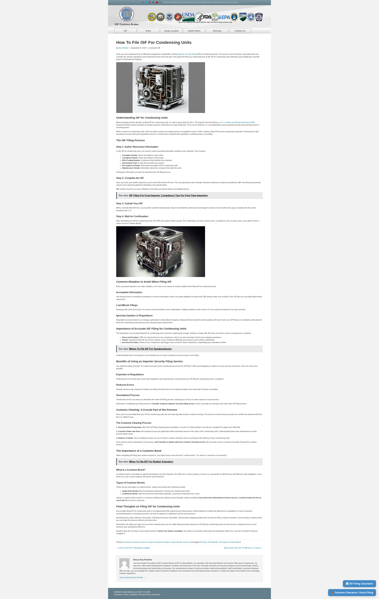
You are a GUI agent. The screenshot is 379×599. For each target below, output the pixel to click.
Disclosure (156, 595)
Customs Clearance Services (136, 542)
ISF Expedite (213, 542)
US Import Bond (234, 542)
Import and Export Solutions (159, 542)
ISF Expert (223, 542)
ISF (125, 30)
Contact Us (240, 30)
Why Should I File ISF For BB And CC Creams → (243, 548)
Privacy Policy (144, 595)
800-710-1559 (170, 2)
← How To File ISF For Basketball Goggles (133, 548)
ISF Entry (203, 542)
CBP (252, 122)
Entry (148, 30)
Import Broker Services (181, 542)
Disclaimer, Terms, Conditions (126, 595)
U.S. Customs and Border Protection (234, 122)
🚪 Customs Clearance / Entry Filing (352, 592)
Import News (194, 30)
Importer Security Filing (187, 54)
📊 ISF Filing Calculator (359, 583)
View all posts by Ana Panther (132, 577)
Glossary (217, 30)
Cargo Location (171, 30)
